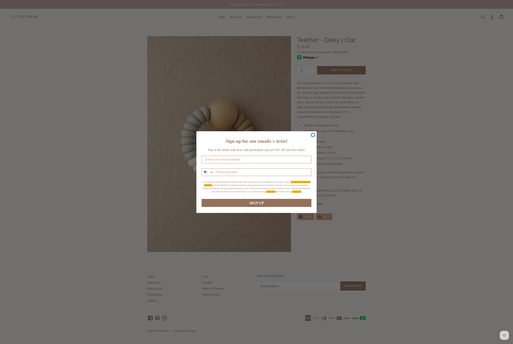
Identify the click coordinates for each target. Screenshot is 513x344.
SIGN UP (256, 203)
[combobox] (208, 172)
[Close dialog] (313, 135)
